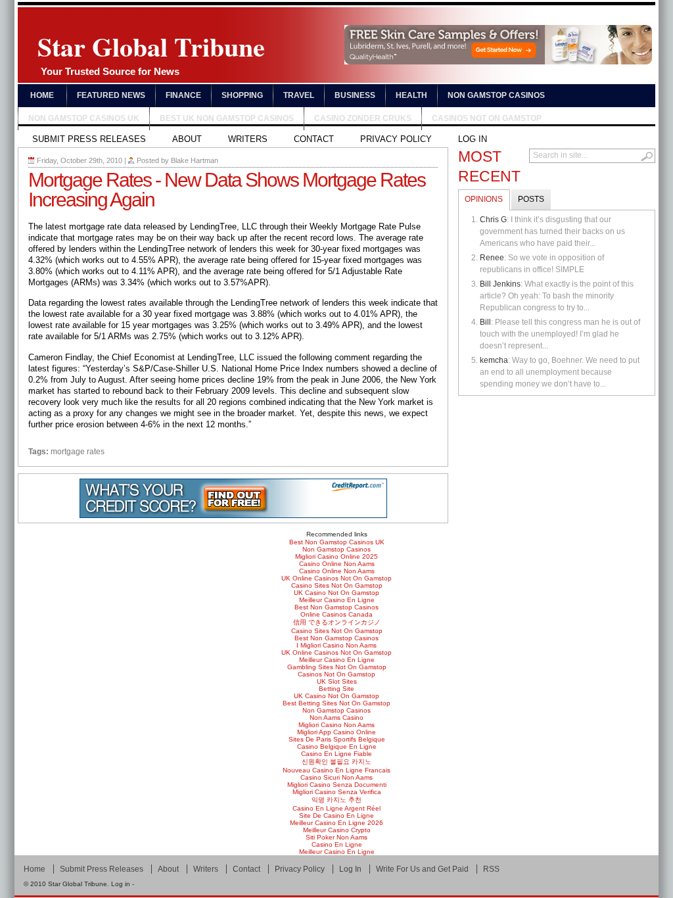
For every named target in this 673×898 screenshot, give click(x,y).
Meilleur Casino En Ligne (337, 599)
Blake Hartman (194, 160)
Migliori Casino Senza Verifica (336, 791)
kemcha (494, 360)
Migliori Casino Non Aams (336, 724)
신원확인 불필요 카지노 (336, 761)
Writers (247, 139)
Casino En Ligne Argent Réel (336, 808)
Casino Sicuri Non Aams (336, 777)
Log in (120, 883)
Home (42, 95)
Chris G (493, 219)
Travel (298, 95)
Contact (314, 139)
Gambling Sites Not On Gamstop (336, 667)
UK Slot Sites (337, 681)
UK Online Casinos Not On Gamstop (336, 578)
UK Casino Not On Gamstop (336, 592)
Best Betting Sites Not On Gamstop (336, 703)
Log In (472, 139)
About (187, 139)
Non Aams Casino (336, 717)
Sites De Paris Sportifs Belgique (337, 739)
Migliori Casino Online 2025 (336, 556)
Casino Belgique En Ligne (337, 746)
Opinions (484, 199)
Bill (485, 322)
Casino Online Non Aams (337, 563)
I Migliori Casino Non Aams (336, 645)
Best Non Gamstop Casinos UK (336, 542)
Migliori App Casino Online (336, 732)
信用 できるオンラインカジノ (337, 622)
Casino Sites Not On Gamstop (337, 585)
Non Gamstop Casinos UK (83, 118)
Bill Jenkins (500, 284)
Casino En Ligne (337, 844)
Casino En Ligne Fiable (336, 753)
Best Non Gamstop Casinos (336, 607)
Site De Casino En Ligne (336, 815)
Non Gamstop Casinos (496, 95)
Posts (531, 199)
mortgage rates (77, 451)
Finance (183, 95)
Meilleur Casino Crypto (337, 830)
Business (355, 95)
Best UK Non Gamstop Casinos (227, 118)
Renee (492, 257)
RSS (491, 869)
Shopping (242, 95)
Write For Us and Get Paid (422, 869)
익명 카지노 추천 (336, 799)
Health (411, 95)
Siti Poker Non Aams (336, 837)
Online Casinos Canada (336, 614)
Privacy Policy (396, 139)
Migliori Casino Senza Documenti (336, 784)
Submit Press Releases (89, 139)
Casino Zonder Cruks (362, 118)
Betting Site (336, 688)
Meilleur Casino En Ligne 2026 (336, 822)
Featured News (111, 95)
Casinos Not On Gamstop (487, 118)
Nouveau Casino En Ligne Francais (336, 770)
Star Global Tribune (151, 52)
